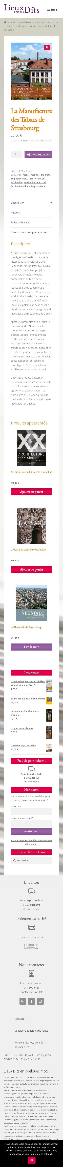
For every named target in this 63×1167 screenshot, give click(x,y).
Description (17, 202)
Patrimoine (39, 22)
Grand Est (11, 25)
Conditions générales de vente (31, 1030)
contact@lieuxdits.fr (32, 992)
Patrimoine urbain (20, 186)
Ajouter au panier (38, 154)
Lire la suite (31, 647)
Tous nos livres (24, 22)
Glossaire (19, 1018)
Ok (31, 1160)
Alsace (21, 25)
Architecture (37, 174)
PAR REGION (52, 22)
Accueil (11, 22)
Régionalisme (38, 186)
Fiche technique (20, 222)
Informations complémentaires (29, 232)
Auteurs (15, 212)
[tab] (31, 203)
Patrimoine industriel (35, 182)
